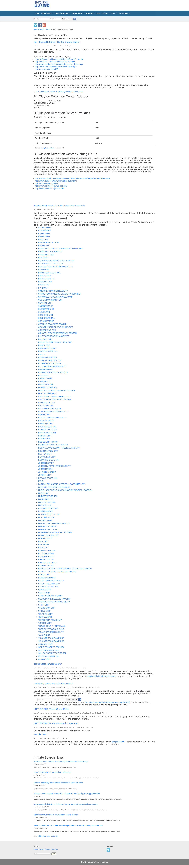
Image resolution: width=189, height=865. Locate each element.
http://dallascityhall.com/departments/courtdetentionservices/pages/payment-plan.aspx (72, 178)
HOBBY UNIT (44, 439)
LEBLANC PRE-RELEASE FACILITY (54, 487)
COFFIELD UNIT (45, 315)
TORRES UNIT (45, 623)
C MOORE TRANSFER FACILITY (53, 291)
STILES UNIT (44, 611)
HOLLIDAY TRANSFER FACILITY (53, 445)
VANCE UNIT (44, 635)
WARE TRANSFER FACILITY (51, 647)
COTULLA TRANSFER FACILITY (52, 324)
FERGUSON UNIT (46, 384)
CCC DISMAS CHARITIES (50, 300)
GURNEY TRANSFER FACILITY (52, 417)
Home (36, 849)
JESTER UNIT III (45, 469)
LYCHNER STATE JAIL (48, 508)
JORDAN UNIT (44, 475)
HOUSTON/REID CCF (48, 451)
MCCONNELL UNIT (47, 517)
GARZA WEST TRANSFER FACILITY (54, 399)
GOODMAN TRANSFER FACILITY (53, 411)
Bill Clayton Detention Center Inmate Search (57, 42)
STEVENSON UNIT (46, 608)
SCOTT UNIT (44, 593)
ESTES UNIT (44, 381)
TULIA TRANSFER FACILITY (51, 632)
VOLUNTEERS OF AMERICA (51, 638)
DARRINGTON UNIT (47, 348)
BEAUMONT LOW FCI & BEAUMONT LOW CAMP (60, 248)
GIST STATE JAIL (46, 405)
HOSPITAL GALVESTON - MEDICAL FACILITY (59, 448)
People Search (41, 734)
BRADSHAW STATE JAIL (49, 273)
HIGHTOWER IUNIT (47, 433)
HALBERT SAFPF (46, 421)
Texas (48, 29)
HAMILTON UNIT (45, 423)
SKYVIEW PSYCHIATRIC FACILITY (54, 602)
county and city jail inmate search (101, 676)
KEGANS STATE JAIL (48, 478)
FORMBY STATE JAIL (48, 387)
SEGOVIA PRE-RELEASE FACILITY (54, 599)
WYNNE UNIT (44, 659)
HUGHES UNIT (45, 454)
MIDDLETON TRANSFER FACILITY (54, 523)
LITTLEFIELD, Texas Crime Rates (51, 709)
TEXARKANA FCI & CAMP (50, 620)
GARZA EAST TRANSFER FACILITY (54, 396)
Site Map (55, 849)
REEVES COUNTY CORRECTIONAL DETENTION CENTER (65, 568)
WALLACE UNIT (45, 644)
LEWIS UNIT (43, 493)
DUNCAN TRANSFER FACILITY (52, 366)
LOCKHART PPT (45, 499)
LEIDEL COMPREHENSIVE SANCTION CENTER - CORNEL (65, 490)
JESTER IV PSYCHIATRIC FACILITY (54, 466)
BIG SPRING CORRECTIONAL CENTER (56, 260)
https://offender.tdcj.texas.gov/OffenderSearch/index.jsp (59, 59)
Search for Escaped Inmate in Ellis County (52, 772)
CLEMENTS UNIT (46, 309)
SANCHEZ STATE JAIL (48, 587)
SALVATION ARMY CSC (49, 584)
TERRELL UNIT (45, 617)
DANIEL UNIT (44, 345)
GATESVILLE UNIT (46, 402)
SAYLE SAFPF (44, 590)
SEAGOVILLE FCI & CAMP (50, 596)
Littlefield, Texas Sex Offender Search (53, 683)
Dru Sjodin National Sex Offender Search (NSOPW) (107, 702)
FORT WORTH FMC (47, 393)
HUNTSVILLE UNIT (46, 457)
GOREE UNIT (44, 414)
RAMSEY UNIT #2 (46, 559)
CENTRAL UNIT (45, 303)
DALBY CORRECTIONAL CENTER (53, 336)
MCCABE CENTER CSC (49, 514)
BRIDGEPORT (44, 276)
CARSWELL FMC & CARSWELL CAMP (55, 297)
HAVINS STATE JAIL (47, 427)
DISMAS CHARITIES (47, 357)
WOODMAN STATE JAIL (49, 656)
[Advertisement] (105, 5)
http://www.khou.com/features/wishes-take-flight (56, 66)
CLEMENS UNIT (45, 306)
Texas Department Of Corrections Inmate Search (59, 205)
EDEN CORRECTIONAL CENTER (53, 372)
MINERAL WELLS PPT (48, 529)
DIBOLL (41, 354)
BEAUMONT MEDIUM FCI (50, 251)
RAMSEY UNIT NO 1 (47, 562)
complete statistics (48, 148)
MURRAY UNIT (45, 538)
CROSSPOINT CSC (47, 330)
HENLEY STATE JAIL (47, 430)
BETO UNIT (43, 257)
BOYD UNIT (43, 270)
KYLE (40, 481)
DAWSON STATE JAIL (48, 351)
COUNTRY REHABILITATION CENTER (55, 327)
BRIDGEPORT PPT (47, 279)
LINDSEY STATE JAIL (48, 496)
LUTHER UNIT (44, 505)
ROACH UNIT (44, 574)
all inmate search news (48, 836)
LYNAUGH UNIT (45, 511)
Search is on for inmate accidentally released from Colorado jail (61, 761)
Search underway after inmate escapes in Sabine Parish (58, 783)
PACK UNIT (43, 547)
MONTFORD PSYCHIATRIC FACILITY (55, 532)
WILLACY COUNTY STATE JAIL (52, 653)
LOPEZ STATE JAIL (47, 502)
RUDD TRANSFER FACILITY (51, 581)
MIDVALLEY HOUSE (47, 526)
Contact (47, 849)
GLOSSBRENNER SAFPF (49, 408)
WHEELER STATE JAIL (48, 650)
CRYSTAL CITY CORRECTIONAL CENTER (57, 333)
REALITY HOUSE (46, 565)
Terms (41, 849)
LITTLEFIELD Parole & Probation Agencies (56, 723)
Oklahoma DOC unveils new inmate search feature (56, 815)
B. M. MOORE (44, 230)
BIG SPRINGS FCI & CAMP (50, 264)
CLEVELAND (44, 312)
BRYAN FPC (43, 285)
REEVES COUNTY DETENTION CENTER (57, 571)
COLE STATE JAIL (46, 318)
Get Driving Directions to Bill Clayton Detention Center (59, 91)
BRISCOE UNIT (45, 282)
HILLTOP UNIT (44, 436)
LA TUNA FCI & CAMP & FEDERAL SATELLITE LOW (61, 484)
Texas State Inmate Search (48, 664)
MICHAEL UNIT (45, 520)
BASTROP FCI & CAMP (48, 242)
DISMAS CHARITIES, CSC (50, 360)
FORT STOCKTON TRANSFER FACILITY (56, 390)
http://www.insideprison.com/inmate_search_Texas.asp (59, 64)
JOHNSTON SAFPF (47, 472)
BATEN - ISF (43, 245)
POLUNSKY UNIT (46, 553)
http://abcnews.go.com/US (46, 69)
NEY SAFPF (43, 544)
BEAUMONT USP (46, 254)
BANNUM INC (44, 233)
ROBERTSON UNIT (47, 578)
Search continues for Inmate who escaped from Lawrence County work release (68, 825)
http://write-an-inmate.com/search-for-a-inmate (55, 61)
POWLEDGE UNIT (46, 556)
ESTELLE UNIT (45, 378)
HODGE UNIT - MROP (48, 442)
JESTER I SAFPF (46, 463)
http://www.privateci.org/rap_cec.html (51, 186)
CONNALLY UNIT (46, 321)
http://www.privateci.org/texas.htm (49, 188)
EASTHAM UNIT (45, 369)
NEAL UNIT (43, 541)
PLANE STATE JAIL (47, 550)
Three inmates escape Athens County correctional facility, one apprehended (67, 793)
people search (118, 742)
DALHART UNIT (45, 339)
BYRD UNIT (43, 288)
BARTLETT (43, 239)
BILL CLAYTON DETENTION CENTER (55, 266)
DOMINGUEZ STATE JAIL (49, 363)
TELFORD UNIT (45, 614)
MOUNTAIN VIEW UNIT (48, 535)
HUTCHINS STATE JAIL (49, 460)
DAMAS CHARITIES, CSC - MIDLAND (55, 342)
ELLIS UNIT (43, 375)
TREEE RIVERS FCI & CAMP (51, 629)
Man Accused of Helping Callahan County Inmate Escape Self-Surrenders (66, 804)
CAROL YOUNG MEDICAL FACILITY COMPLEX (59, 294)
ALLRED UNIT (44, 227)
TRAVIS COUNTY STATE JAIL (51, 626)
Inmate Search (39, 29)
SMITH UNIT (43, 605)
